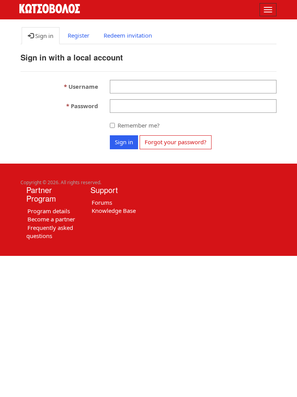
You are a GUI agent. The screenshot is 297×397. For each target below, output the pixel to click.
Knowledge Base (114, 210)
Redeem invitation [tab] (128, 35)
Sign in (124, 142)
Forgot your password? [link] (176, 142)
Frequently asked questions (49, 232)
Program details (48, 211)
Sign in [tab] (43, 36)
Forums (102, 202)
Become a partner (51, 219)
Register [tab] (78, 35)
